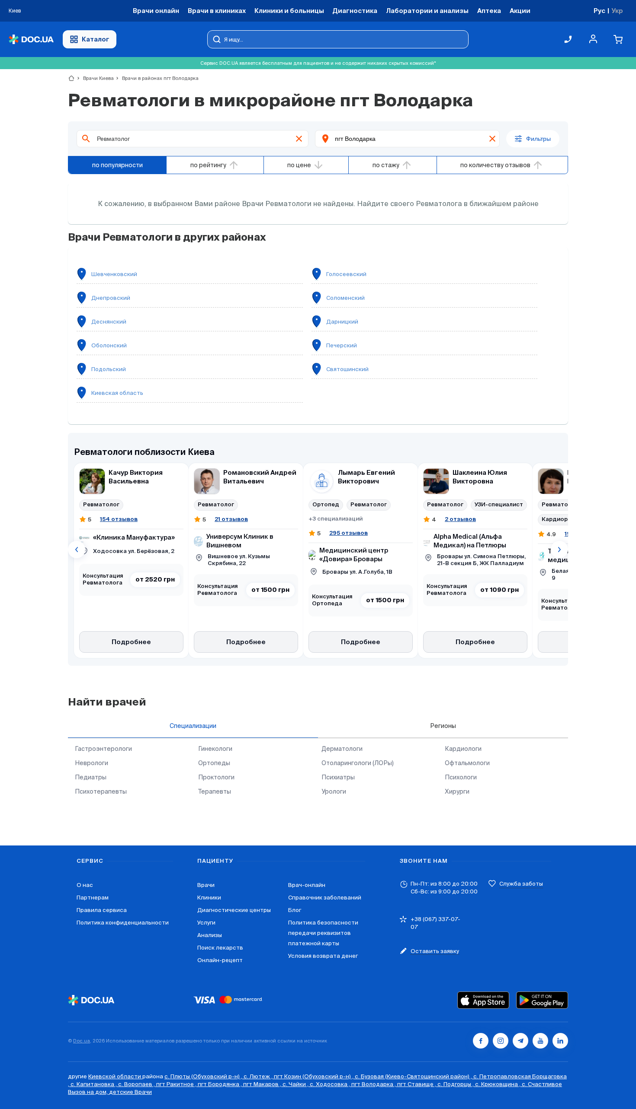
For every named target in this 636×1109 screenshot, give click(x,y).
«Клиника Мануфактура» (134, 537)
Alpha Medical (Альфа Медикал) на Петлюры (470, 541)
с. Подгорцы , (456, 1084)
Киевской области (115, 1076)
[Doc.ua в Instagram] (500, 1041)
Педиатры (90, 777)
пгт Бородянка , (220, 1084)
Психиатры (338, 777)
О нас (85, 885)
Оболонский (109, 345)
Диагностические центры (234, 910)
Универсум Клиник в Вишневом (239, 541)
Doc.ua (81, 1040)
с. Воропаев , (137, 1084)
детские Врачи (130, 1092)
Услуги (206, 922)
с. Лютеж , (259, 1076)
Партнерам (93, 897)
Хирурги (457, 791)
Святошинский (347, 369)
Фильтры (538, 138)
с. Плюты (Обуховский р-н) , (204, 1076)
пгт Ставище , (417, 1084)
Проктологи (216, 777)
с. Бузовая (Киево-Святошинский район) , (414, 1076)
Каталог (95, 39)
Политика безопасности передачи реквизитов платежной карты (323, 933)
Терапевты (214, 791)
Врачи (206, 885)
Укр (617, 10)
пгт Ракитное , (177, 1084)
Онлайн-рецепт (220, 960)
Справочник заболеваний (324, 897)
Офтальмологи (467, 762)
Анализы (209, 935)
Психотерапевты (101, 791)
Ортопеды (214, 762)
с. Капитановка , (94, 1084)
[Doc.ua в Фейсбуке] (480, 1041)
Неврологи (91, 762)
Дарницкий (342, 321)
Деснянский (108, 321)
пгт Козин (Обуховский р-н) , (314, 1076)
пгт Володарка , (374, 1084)
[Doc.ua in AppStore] (483, 1000)
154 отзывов (119, 519)
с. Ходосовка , (330, 1084)
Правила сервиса (102, 910)
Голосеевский (346, 274)
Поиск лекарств (220, 947)
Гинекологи (215, 748)
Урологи (333, 791)
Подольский (108, 369)
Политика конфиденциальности (123, 922)
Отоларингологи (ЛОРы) (357, 762)
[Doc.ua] (31, 39)
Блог (294, 910)
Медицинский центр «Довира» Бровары (353, 554)
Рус (599, 10)
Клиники (209, 897)
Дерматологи (342, 748)
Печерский (341, 345)
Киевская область (117, 393)
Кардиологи (463, 748)
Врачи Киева (95, 78)
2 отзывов (460, 519)
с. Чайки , (296, 1084)
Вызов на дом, (88, 1092)
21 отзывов (231, 519)
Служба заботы (521, 883)
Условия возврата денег (323, 956)
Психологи (461, 777)
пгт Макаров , (263, 1084)
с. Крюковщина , (498, 1084)
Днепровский (110, 298)
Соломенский (345, 298)
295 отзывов (348, 533)
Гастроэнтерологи (103, 748)
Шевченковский (114, 274)
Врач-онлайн (306, 885)
